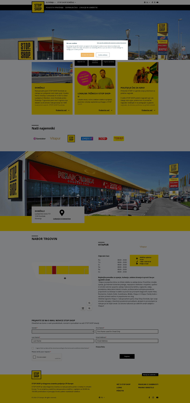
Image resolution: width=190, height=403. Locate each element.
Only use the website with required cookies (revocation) (111, 43)
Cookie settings (102, 55)
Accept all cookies (87, 55)
